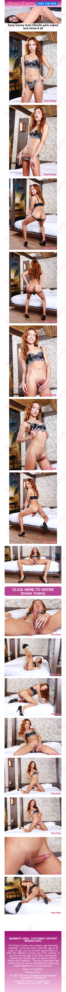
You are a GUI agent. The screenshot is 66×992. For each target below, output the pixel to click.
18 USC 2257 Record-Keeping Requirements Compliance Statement (33, 976)
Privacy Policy (33, 972)
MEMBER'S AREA (19, 939)
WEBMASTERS (33, 941)
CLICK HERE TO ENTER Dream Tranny (33, 591)
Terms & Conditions (33, 969)
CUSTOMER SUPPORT (44, 939)
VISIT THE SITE (47, 3)
